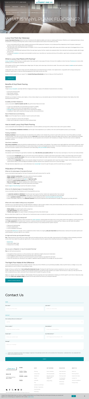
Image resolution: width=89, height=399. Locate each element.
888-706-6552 (23, 2)
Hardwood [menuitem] (36, 375)
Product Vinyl (24, 12)
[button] (56, 8)
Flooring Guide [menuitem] (62, 375)
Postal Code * (8, 333)
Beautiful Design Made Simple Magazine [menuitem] (50, 377)
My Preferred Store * (49, 333)
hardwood (73, 61)
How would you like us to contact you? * (13, 318)
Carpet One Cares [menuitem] (76, 375)
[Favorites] (58, 8)
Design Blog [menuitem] (49, 380)
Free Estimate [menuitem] (37, 389)
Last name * (47, 305)
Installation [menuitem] (61, 383)
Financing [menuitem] (36, 391)
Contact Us (10, 78)
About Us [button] (23, 6)
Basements (10, 241)
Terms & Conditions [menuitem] (76, 380)
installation (16, 53)
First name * (7, 305)
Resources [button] (15, 6)
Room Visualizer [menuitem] (50, 371)
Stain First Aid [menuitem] (62, 373)
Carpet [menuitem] (35, 378)
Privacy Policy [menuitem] (75, 382)
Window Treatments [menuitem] (38, 387)
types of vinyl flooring (14, 185)
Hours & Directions (61, 5)
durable (71, 65)
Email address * (48, 326)
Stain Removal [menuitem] (62, 371)
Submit (44, 359)
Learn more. (31, 396)
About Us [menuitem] (74, 371)
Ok (73, 396)
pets (26, 179)
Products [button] (7, 6)
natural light (38, 163)
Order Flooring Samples (14, 280)
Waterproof (10, 109)
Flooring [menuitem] (36, 371)
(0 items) (60, 8)
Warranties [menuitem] (61, 381)
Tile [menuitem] (35, 382)
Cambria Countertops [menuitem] (39, 384)
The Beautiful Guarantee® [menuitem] (62, 379)
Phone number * (8, 326)
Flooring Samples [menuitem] (50, 373)
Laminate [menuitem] (36, 380)
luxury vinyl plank (13, 88)
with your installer (42, 147)
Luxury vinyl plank (9, 61)
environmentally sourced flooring (54, 197)
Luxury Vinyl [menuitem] (36, 373)
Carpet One (7, 12)
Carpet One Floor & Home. (15, 392)
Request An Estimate (73, 5)
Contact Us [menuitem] (74, 378)
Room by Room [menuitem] (75, 373)
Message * (7, 341)
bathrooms (15, 230)
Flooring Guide (15, 12)
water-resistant (36, 219)
